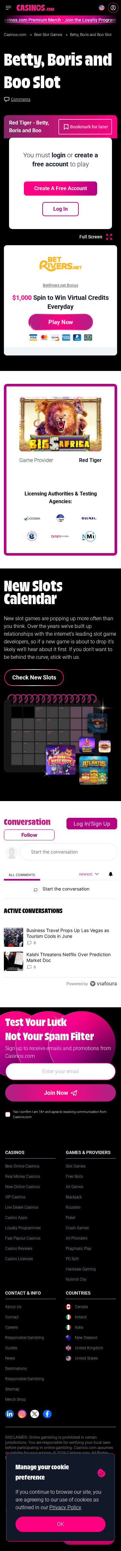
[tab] (22, 874)
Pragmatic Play (78, 1248)
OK (60, 1524)
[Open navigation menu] (8, 8)
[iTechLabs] (60, 518)
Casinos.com (15, 34)
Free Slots (74, 1176)
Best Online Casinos (22, 1166)
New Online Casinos (22, 1187)
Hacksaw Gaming (81, 1269)
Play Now (60, 322)
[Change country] (101, 8)
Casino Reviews (18, 1248)
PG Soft (72, 1259)
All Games (74, 1187)
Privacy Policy (65, 1507)
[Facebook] (47, 1414)
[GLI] (32, 536)
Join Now (56, 1092)
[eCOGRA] (32, 518)
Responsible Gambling (24, 1337)
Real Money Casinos (22, 1176)
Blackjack (74, 1197)
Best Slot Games (48, 34)
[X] (34, 1414)
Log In (60, 209)
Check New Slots (34, 677)
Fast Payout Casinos (22, 1238)
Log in (81, 823)
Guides (11, 1348)
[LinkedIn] (9, 1414)
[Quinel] (89, 518)
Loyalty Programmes (23, 1228)
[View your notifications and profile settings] (110, 874)
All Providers (76, 1238)
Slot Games (76, 1166)
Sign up (100, 823)
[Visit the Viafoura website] (103, 983)
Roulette (73, 1207)
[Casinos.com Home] (35, 8)
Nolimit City (76, 1279)
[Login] (113, 8)
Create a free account (60, 188)
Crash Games (77, 1228)
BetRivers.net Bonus (60, 285)
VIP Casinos (15, 1197)
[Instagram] (22, 1414)
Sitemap (12, 1389)
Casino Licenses (19, 1259)
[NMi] (89, 536)
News (10, 1358)
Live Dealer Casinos (21, 1207)
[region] (60, 904)
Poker (71, 1217)
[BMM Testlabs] (60, 536)
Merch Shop (15, 1399)
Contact (12, 1317)
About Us (13, 1307)
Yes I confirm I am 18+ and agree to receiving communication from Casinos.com (59, 1114)
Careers (11, 1327)
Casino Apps (16, 1217)
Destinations (16, 1368)
